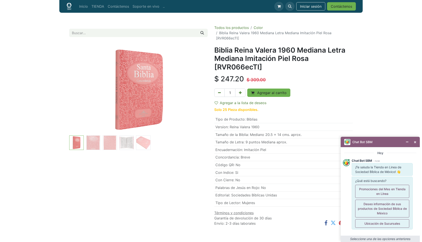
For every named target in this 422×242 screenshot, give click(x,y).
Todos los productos (231, 27)
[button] (290, 6)
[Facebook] (325, 223)
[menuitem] (83, 6)
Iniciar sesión (311, 6)
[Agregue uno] (240, 93)
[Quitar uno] (219, 93)
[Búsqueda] (202, 33)
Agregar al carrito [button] (271, 93)
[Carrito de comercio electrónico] (279, 6)
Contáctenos (341, 6)
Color (258, 27)
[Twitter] (333, 223)
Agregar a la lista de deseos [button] (243, 103)
